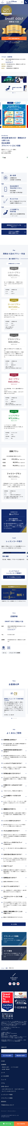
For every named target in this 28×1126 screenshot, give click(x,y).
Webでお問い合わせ (19, 1089)
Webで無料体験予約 (14, 38)
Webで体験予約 (21, 1123)
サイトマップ (3, 1111)
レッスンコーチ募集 (6, 1094)
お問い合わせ (5, 1086)
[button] (14, 282)
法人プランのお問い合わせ (8, 1091)
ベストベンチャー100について (6, 1028)
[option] (14, 225)
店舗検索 (3, 1064)
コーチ (3, 1072)
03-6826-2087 (11, 634)
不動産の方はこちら (6, 1105)
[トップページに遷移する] (2, 2)
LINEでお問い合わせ (6, 1089)
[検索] (25, 1051)
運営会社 (3, 1101)
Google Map (8, 62)
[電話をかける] (26, 2)
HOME (3, 1061)
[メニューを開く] (22, 2)
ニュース (3, 1079)
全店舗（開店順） (6, 1069)
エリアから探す (14, 1067)
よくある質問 (5, 1076)
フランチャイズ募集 (6, 1098)
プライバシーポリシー (11, 1111)
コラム (3, 1083)
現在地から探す (5, 1067)
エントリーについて (4, 1029)
